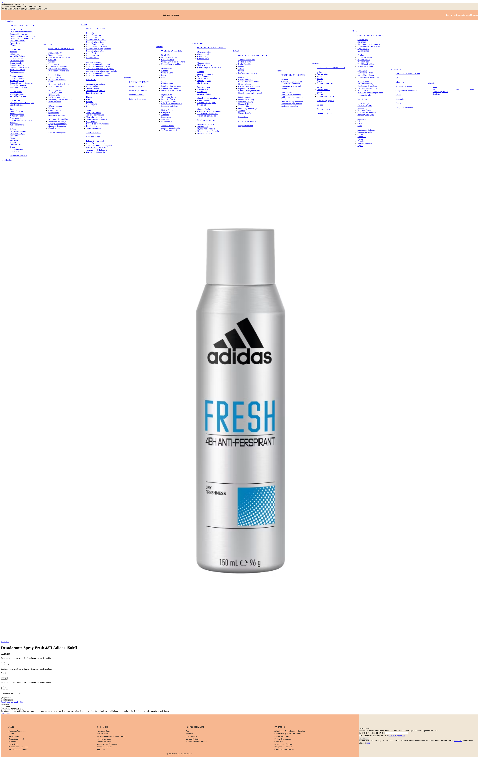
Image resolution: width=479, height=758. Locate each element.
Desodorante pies (16, 105)
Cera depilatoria (167, 59)
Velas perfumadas (364, 95)
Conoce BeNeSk (192, 739)
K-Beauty (13, 129)
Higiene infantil (244, 77)
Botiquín (200, 72)
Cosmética (9, 21)
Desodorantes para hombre (291, 104)
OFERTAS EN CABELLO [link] (97, 29)
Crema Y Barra (167, 73)
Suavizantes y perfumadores (369, 44)
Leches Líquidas (244, 64)
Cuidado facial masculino (291, 95)
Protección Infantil (17, 114)
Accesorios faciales (17, 70)
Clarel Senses (102, 734)
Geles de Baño (167, 84)
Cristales (361, 141)
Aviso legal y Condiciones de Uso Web (289, 731)
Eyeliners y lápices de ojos (58, 84)
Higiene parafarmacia (205, 124)
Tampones (165, 115)
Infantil (236, 51)
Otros (360, 126)
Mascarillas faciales (17, 56)
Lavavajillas (362, 70)
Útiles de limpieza (365, 106)
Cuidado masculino (288, 92)
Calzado (361, 123)
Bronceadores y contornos (58, 71)
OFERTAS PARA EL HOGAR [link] (370, 35)
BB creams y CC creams (58, 68)
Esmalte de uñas (55, 108)
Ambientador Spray (365, 84)
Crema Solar (14, 151)
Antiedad (13, 52)
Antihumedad (363, 90)
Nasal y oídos (202, 83)
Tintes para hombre (93, 128)
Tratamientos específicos (19, 67)
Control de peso (203, 100)
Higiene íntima (167, 110)
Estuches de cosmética (18, 156)
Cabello (84, 24)
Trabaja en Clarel (104, 742)
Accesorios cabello (93, 132)
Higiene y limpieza (204, 65)
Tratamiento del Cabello (95, 84)
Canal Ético (278, 742)
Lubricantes (202, 92)
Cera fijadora (91, 106)
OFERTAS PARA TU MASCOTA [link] (331, 68)
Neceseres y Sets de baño (171, 90)
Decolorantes (91, 126)
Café (397, 78)
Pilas (360, 121)
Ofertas (471, 89)
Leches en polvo (245, 62)
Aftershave (285, 88)
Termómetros (202, 78)
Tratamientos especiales (95, 91)
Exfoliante (14, 136)
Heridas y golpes (204, 81)
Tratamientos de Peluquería (97, 150)
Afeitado (284, 79)
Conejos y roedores (324, 113)
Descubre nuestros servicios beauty (111, 736)
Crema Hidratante (17, 149)
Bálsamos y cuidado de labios (60, 99)
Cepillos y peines (93, 137)
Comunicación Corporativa (107, 744)
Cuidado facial (15, 49)
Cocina (361, 134)
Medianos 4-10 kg (245, 102)
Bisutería (436, 94)
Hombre (279, 71)
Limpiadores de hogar (366, 130)
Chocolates (400, 99)
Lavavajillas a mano (365, 73)
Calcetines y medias (440, 92)
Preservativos (202, 89)
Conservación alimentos (367, 112)
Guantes (361, 108)
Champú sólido (92, 53)
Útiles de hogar (363, 103)
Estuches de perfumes (137, 99)
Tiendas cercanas (104, 739)
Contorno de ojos (17, 58)
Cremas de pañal (244, 113)
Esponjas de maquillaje (57, 124)
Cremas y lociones (245, 79)
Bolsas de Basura (364, 110)
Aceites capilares (92, 86)
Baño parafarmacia (204, 133)
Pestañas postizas (55, 86)
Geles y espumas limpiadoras (21, 32)
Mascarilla (14, 140)
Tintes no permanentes (95, 115)
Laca (88, 99)
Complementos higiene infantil (250, 93)
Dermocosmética (204, 52)
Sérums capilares (92, 88)
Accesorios (362, 119)
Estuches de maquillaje (57, 132)
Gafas (435, 89)
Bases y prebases (55, 55)
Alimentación (396, 69)
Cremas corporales (17, 78)
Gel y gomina (91, 104)
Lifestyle (431, 83)
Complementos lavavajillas (368, 77)
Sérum (12, 147)
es (2, 2)
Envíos (11, 734)
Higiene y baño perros (325, 96)
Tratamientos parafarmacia (207, 114)
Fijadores (89, 97)
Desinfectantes (203, 76)
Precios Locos (191, 736)
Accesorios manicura (56, 115)
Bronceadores (15, 118)
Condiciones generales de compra (287, 734)
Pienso (319, 76)
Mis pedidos (13, 744)
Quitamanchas (363, 51)
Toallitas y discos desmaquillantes (23, 36)
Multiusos (362, 137)
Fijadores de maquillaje (57, 66)
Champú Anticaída (93, 37)
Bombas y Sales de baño (171, 86)
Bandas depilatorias (169, 57)
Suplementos (202, 105)
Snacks (241, 71)
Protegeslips (166, 117)
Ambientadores (363, 81)
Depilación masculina (289, 106)
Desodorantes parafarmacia (208, 131)
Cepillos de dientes (168, 97)
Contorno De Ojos (17, 145)
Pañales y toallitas (245, 97)
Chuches (399, 103)
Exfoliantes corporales (18, 87)
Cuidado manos (16, 92)
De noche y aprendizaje (247, 108)
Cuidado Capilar (203, 109)
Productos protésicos (169, 106)
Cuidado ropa (363, 40)
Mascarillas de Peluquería (96, 148)
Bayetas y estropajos (366, 115)
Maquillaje (47, 44)
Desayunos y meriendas (405, 107)
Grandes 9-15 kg (245, 104)
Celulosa (361, 55)
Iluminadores (53, 64)
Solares (12, 109)
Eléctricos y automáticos (367, 88)
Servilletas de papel (365, 66)
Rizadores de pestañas (57, 126)
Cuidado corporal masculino (292, 97)
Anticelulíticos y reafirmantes (21, 83)
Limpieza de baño (365, 132)
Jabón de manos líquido (170, 128)
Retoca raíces (91, 121)
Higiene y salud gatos (325, 83)
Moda (435, 87)
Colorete (52, 62)
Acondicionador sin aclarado (97, 75)
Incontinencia (166, 121)
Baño (163, 81)
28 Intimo (189, 734)
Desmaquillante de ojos (19, 34)
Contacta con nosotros (17, 739)
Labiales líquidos (55, 93)
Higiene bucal (166, 95)
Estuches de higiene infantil (249, 91)
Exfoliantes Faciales (17, 41)
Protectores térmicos (94, 93)
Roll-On (164, 70)
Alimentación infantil (246, 59)
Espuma (89, 102)
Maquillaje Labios (55, 90)
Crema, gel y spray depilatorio (173, 62)
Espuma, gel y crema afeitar (292, 86)
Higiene (159, 47)
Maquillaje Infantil (245, 126)
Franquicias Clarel (104, 747)
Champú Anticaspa (94, 35)
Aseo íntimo (166, 119)
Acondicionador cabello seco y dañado (101, 71)
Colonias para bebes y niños (249, 86)
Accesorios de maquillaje (58, 119)
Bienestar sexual (203, 87)
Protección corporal (17, 116)
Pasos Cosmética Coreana (196, 742)
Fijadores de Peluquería (95, 152)
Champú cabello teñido (95, 51)
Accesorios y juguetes (325, 101)
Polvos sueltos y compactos (59, 57)
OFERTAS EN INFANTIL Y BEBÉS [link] (253, 55)
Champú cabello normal (96, 40)
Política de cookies (281, 736)
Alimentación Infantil (404, 86)
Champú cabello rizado (95, 42)
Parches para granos (17, 72)
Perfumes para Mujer (137, 86)
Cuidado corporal (16, 76)
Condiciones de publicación (12, 702)
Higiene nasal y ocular (206, 129)
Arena (319, 81)
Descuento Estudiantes (17, 749)
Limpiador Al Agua (17, 133)
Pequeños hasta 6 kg (246, 99)
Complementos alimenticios (406, 90)
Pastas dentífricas (168, 99)
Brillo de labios (54, 95)
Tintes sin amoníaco (94, 117)
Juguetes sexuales (204, 94)
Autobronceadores (17, 125)
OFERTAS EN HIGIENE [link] (171, 51)
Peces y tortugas (323, 109)
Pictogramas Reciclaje (283, 747)
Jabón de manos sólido (170, 130)
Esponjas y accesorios (170, 88)
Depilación (165, 55)
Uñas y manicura (55, 106)
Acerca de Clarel (103, 731)
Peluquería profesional (95, 141)
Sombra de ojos (54, 77)
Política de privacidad (282, 739)
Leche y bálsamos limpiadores (22, 38)
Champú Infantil (92, 58)
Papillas (241, 66)
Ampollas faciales (17, 65)
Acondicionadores (93, 62)
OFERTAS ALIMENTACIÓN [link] (408, 73)
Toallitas (241, 111)
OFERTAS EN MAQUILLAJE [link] (61, 49)
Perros (319, 87)
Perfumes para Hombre (138, 90)
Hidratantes (14, 54)
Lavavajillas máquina (366, 75)
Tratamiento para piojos (206, 116)
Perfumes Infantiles (136, 95)
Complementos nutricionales (208, 98)
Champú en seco (92, 55)
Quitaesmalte (53, 113)
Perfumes (127, 78)
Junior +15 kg (243, 106)
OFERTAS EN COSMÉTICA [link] (22, 25)
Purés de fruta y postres (247, 73)
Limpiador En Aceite (18, 131)
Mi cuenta (12, 742)
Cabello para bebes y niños (248, 82)
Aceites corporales (17, 81)
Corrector (52, 59)
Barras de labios (54, 102)
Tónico (12, 138)
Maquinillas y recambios (171, 64)
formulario (458, 741)
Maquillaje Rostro (55, 53)
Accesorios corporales (18, 85)
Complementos (54, 128)
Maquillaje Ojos (54, 75)
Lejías (360, 146)
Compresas (165, 112)
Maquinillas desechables (290, 84)
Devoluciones (13, 736)
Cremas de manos (17, 94)
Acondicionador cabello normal (99, 64)
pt (4, 2)
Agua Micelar (15, 43)
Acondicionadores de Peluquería (99, 145)
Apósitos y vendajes (205, 74)
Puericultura (243, 117)
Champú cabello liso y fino (97, 46)
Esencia (13, 142)
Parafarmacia (197, 43)
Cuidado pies (15, 100)
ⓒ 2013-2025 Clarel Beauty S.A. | (180, 754)
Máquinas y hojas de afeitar (291, 81)
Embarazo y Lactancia (247, 121)
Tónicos (13, 45)
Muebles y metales (365, 143)
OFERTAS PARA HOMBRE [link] (293, 75)
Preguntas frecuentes (16, 731)
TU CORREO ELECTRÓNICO (372, 733)
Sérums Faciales (16, 63)
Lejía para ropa (363, 49)
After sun (13, 122)
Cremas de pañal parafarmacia (209, 67)
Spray (163, 75)
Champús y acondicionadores (209, 111)
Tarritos (241, 68)
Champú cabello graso (95, 44)
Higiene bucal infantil (246, 88)
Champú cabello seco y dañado (98, 49)
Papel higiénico (364, 62)
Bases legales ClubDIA (283, 744)
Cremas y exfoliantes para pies (22, 103)
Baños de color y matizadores (97, 124)
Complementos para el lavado (369, 46)
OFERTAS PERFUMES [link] (139, 82)
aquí (368, 743)
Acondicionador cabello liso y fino (100, 69)
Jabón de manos (167, 126)
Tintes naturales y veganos (96, 119)
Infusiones (400, 82)
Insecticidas (362, 99)
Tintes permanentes (93, 113)
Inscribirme (364, 738)
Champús (90, 33)
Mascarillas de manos (18, 96)
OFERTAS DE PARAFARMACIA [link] (211, 48)
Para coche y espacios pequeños (370, 93)
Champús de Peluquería (95, 143)
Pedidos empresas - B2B (18, 747)
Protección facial (16, 111)
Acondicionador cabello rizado (98, 66)
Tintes (88, 110)
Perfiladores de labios (56, 97)
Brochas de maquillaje (57, 121)
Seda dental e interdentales (171, 104)
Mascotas (315, 63)
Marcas (458, 89)
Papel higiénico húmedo (367, 64)
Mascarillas (91, 80)
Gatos (319, 72)
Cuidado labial (203, 59)
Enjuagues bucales (168, 101)
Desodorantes (166, 68)
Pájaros (320, 105)
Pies (163, 77)
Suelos (360, 139)
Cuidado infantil (203, 63)
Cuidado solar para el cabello (21, 120)
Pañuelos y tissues (365, 57)
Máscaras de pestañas (57, 79)
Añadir (4, 678)
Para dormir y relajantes (206, 103)
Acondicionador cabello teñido (98, 73)
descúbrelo (5, 713)
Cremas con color (16, 61)
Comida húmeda (323, 74)
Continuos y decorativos (367, 86)
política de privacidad (396, 736)
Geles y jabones (244, 84)
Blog (187, 731)
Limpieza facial (16, 29)
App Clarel (101, 749)
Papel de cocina (364, 59)
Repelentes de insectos (206, 120)
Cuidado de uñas (55, 110)
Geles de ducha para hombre (292, 101)
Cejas (50, 82)
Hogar (355, 31)
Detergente (362, 42)
